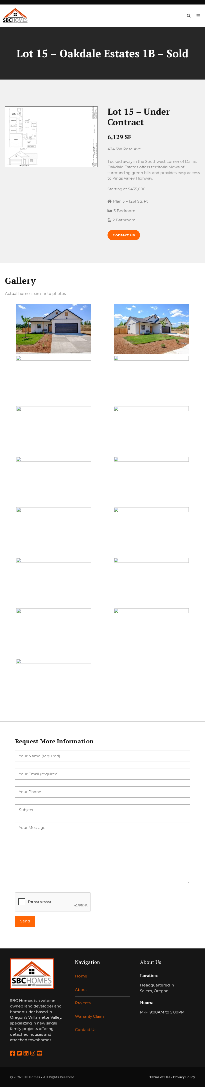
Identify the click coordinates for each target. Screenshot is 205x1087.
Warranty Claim (89, 1016)
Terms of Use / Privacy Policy (172, 1076)
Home (81, 976)
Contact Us (85, 1029)
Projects (82, 1002)
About (81, 989)
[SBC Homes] (15, 16)
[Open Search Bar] (189, 15)
